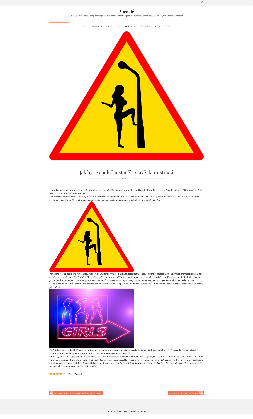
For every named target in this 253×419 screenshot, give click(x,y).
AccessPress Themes (138, 411)
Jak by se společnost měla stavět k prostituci (126, 172)
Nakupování (131, 26)
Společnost (145, 26)
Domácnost (96, 26)
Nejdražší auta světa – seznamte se (183, 393)
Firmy (119, 26)
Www (157, 26)
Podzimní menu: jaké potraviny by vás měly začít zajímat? (78, 393)
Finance (109, 26)
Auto (85, 26)
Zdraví (167, 26)
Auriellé (126, 11)
